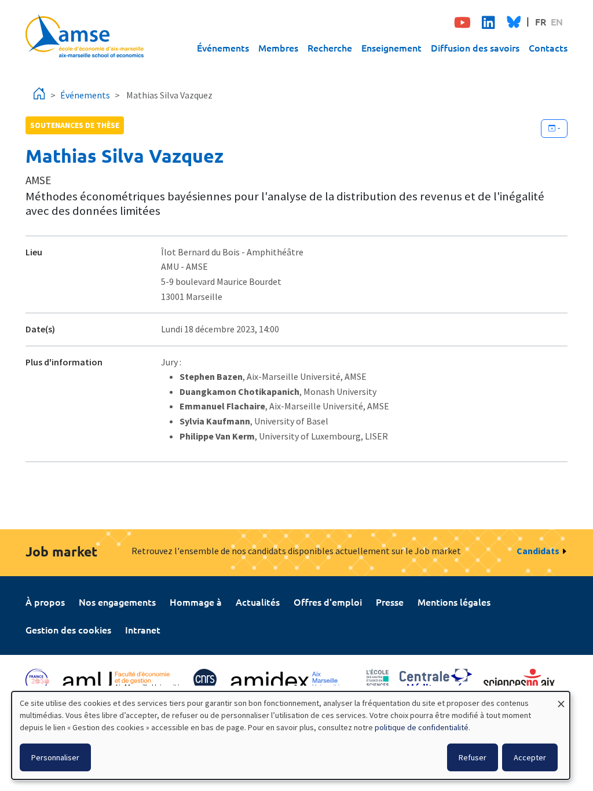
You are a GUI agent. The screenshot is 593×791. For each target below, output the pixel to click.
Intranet (142, 629)
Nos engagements (117, 601)
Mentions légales (454, 601)
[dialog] (291, 735)
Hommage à (196, 601)
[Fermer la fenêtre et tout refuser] (561, 698)
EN (557, 21)
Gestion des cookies (68, 629)
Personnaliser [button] (55, 757)
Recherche (330, 47)
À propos (45, 601)
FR (540, 21)
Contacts (548, 47)
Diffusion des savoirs (475, 47)
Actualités (258, 601)
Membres (278, 47)
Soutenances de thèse (74, 125)
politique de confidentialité (421, 727)
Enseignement (391, 47)
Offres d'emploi (328, 601)
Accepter (530, 757)
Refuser (472, 757)
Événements (223, 47)
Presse (390, 601)
